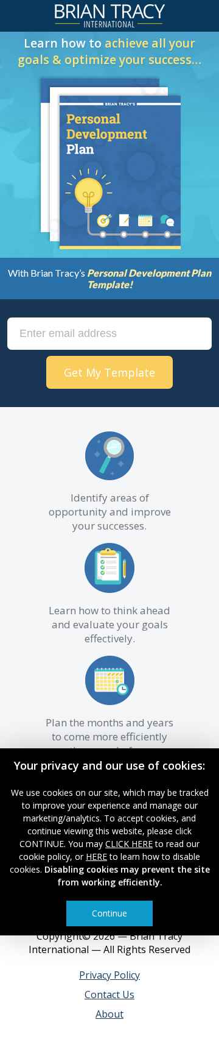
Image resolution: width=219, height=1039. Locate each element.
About (109, 1014)
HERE (96, 856)
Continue (109, 913)
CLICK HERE (129, 843)
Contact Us (109, 994)
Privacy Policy (109, 975)
